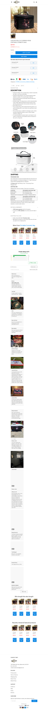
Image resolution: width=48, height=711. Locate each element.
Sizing (12, 702)
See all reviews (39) (24, 253)
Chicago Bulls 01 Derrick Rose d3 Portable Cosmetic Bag (14, 624)
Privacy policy (13, 684)
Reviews (12, 704)
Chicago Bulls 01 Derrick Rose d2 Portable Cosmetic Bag (21, 624)
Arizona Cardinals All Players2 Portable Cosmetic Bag (14, 235)
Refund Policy (13, 692)
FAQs (12, 700)
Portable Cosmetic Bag (27, 225)
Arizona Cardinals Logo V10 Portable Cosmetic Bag (28, 235)
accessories (22, 81)
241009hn (18, 81)
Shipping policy (14, 688)
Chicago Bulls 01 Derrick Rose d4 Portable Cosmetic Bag (28, 624)
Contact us (13, 698)
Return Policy (13, 690)
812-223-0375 (14, 677)
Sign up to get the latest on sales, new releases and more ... (23, 710)
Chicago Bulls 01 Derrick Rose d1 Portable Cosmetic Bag (34, 624)
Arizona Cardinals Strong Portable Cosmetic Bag (21, 235)
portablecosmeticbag (30, 81)
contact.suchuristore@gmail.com (17, 679)
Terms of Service (14, 686)
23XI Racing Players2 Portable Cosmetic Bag (34, 235)
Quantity (12, 50)
